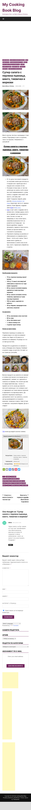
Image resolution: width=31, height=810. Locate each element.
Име (4, 589)
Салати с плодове (7, 66)
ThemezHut (16, 799)
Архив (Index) (6, 60)
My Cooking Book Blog (20, 796)
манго (7, 478)
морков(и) (9, 483)
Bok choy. (18, 207)
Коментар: (6, 568)
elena (10, 522)
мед (9, 481)
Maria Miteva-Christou (8, 86)
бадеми (8, 476)
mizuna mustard (17, 201)
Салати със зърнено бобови (15, 68)
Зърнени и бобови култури (16, 62)
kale (11, 207)
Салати (22, 64)
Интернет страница (9, 603)
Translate (15, 625)
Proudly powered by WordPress (11, 797)
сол (8, 485)
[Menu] (3, 19)
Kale (8, 210)
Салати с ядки (15, 66)
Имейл (5, 596)
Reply (10, 544)
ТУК (3, 431)
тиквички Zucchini (15, 485)
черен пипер (24, 485)
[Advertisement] (15, 40)
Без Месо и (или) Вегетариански (17, 60)
